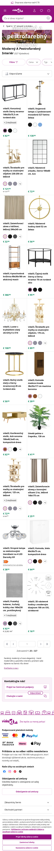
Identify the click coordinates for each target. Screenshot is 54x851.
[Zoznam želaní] (41, 10)
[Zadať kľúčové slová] (48, 18)
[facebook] (4, 771)
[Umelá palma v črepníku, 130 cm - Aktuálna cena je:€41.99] (39, 417)
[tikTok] (20, 771)
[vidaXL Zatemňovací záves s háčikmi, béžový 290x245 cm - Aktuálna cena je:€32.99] (14, 207)
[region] (27, 833)
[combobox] (27, 18)
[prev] (13, 644)
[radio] (5, 131)
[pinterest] (15, 771)
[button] (27, 802)
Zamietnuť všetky (27, 842)
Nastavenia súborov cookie (27, 848)
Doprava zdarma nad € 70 (27, 2)
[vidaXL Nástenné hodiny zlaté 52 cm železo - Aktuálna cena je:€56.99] (39, 207)
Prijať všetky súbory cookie (27, 837)
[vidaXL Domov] (17, 10)
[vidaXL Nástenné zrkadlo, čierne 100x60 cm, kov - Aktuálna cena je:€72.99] (39, 151)
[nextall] (47, 644)
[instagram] (9, 771)
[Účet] (34, 10)
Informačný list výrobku (13, 565)
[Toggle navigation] (5, 11)
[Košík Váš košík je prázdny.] (48, 10)
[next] (41, 644)
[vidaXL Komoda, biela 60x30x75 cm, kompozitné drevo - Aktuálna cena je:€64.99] (39, 532)
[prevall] (7, 644)
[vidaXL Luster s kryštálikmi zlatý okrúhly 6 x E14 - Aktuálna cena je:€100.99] (14, 310)
